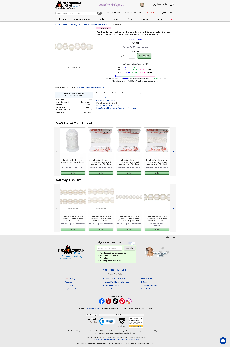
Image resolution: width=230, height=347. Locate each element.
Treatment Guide (102, 98)
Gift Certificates (113, 13)
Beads (65, 24)
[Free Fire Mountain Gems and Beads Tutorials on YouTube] (109, 301)
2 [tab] (98, 177)
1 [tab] (61, 177)
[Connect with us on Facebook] (102, 301)
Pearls (86, 24)
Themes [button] (116, 18)
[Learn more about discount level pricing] (146, 64)
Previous (57, 151)
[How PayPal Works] (136, 322)
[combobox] (78, 13)
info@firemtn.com (92, 308)
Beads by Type (76, 24)
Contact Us (69, 285)
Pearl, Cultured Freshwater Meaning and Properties (116, 108)
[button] (107, 321)
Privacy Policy (108, 289)
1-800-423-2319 (115, 274)
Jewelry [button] (144, 18)
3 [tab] (135, 177)
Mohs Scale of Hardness (105, 105)
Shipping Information (149, 285)
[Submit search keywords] (99, 13)
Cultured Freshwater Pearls (101, 24)
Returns (144, 282)
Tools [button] (101, 18)
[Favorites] (122, 55)
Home (57, 24)
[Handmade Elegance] (112, 4)
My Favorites (169, 13)
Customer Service (115, 270)
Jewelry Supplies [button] (81, 18)
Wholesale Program (133, 13)
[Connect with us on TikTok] (116, 301)
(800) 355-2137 (121, 308)
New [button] (130, 18)
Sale (171, 18)
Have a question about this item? (90, 87)
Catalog (70, 278)
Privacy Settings (147, 278)
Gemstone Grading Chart (106, 100)
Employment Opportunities (75, 289)
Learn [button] (159, 18)
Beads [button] (62, 18)
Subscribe (129, 248)
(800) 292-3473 (147, 308)
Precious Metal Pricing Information (116, 282)
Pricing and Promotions (112, 285)
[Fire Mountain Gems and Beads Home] (69, 4)
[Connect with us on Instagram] (129, 301)
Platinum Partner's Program (114, 278)
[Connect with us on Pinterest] (122, 301)
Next (173, 151)
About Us (68, 282)
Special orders (146, 289)
